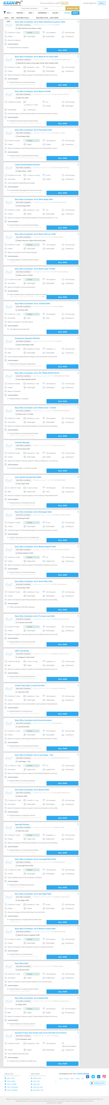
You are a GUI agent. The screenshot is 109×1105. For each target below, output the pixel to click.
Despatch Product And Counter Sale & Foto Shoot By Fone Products (41, 1033)
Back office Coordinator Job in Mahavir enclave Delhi (35, 929)
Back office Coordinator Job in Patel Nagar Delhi (33, 130)
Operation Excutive (22, 824)
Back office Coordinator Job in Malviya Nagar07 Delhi (35, 547)
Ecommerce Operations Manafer (27, 338)
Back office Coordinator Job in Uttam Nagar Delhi (34, 199)
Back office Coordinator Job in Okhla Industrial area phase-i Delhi (40, 22)
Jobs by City (8, 1074)
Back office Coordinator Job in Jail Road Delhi (32, 304)
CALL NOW (62, 50)
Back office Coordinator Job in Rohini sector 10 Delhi (35, 269)
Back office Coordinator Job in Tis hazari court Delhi (35, 616)
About (61, 1078)
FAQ (82, 1078)
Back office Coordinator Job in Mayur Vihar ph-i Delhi (35, 234)
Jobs (12, 18)
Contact (66, 1078)
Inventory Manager (22, 442)
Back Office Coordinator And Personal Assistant (33, 720)
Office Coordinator (22, 651)
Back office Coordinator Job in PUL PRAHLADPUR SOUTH (37, 373)
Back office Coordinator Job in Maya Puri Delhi (33, 91)
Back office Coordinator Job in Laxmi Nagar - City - (34, 755)
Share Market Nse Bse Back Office (28, 477)
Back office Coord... (23, 18)
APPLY (75, 13)
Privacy (78, 1078)
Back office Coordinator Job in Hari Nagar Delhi (33, 894)
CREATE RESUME (83, 1074)
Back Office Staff (21, 963)
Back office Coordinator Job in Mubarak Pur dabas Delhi (36, 57)
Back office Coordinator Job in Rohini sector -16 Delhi (35, 408)
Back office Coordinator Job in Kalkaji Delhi (31, 998)
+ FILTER (67, 13)
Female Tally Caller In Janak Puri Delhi (30, 686)
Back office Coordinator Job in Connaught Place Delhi (35, 859)
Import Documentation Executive (27, 165)
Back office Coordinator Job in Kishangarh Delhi (33, 512)
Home (6, 18)
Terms (72, 1078)
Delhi (8, 21)
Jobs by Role (35, 1074)
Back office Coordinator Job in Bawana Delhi (32, 790)
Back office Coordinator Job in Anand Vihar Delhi (33, 581)
